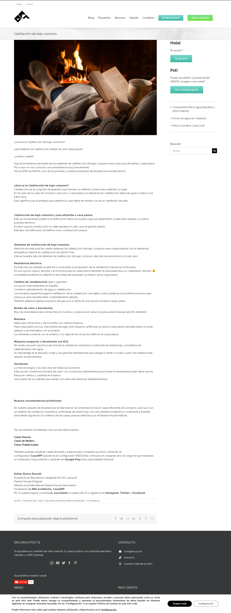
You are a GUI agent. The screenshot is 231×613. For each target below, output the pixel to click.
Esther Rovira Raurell (27, 473)
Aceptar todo (180, 603)
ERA (19, 501)
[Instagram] (51, 563)
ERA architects (31, 171)
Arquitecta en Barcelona (28, 477)
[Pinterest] (75, 563)
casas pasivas (71, 415)
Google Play (73, 459)
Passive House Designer (28, 481)
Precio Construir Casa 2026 (188, 125)
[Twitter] (63, 563)
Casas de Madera (24, 440)
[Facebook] (69, 563)
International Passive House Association (52, 485)
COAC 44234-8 (68, 477)
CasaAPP (36, 455)
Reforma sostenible (75, 501)
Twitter (125, 492)
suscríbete (61, 492)
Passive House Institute (113, 415)
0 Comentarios (93, 501)
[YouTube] (57, 563)
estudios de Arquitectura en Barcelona (102, 171)
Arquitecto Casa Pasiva (54, 501)
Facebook (138, 492)
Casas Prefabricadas (26, 444)
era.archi (129, 557)
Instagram (112, 492)
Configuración (108, 609)
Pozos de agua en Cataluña (189, 118)
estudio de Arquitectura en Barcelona (50, 407)
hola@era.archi (133, 551)
